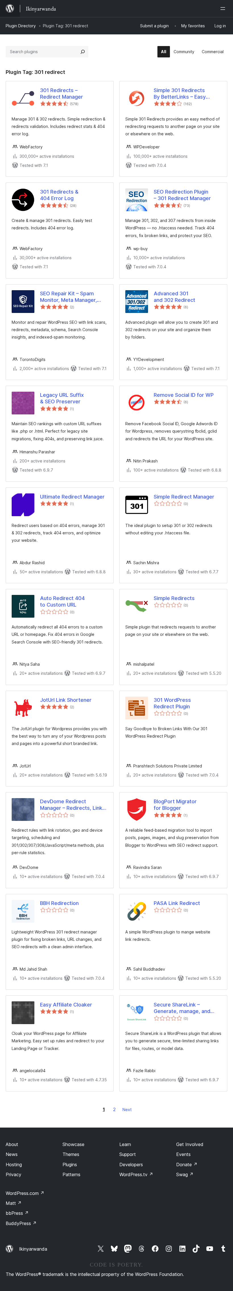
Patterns (71, 1174)
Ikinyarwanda (33, 1249)
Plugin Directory (21, 25)
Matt (14, 1203)
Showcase (73, 1144)
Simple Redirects (174, 598)
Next (127, 1109)
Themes (71, 1154)
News (12, 1154)
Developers (131, 1164)
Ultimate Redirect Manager (72, 497)
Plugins (70, 1164)
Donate (186, 1164)
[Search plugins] (82, 51)
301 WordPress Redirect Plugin (172, 703)
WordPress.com (25, 1193)
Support (127, 1154)
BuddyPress (21, 1223)
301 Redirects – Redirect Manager (61, 93)
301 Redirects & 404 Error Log (59, 195)
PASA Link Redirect (177, 903)
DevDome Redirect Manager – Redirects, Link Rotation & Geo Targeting (71, 804)
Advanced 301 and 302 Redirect (174, 296)
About (12, 1144)
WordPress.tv (136, 1174)
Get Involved (189, 1144)
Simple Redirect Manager (184, 497)
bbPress (17, 1213)
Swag (185, 1174)
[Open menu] (224, 8)
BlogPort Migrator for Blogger (175, 804)
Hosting (14, 1164)
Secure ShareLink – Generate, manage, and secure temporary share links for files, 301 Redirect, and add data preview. (187, 1008)
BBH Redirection (59, 903)
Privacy (13, 1174)
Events (183, 1154)
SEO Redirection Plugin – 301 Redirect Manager (182, 195)
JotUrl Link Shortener (65, 700)
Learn (125, 1144)
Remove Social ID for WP (184, 395)
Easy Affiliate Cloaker (66, 1005)
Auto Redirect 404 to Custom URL (62, 601)
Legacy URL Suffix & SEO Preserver (62, 398)
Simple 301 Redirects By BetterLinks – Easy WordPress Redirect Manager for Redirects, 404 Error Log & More (187, 93)
